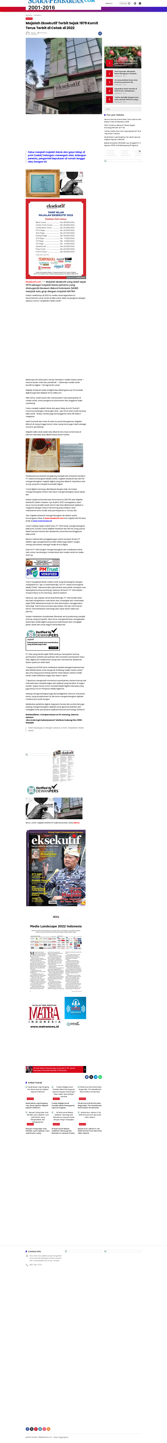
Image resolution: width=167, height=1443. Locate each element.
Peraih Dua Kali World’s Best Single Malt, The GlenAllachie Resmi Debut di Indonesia (90, 1105)
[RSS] (48, 1429)
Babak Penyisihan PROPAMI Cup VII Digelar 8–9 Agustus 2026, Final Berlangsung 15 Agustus (122, 144)
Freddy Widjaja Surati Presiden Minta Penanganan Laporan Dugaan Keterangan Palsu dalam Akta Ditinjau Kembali (63, 1105)
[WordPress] (40, 1429)
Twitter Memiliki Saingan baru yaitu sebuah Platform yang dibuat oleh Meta (127, 98)
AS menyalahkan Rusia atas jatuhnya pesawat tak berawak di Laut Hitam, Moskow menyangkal (126, 81)
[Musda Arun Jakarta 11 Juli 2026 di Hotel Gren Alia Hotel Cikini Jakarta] (90, 1119)
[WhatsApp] (100, 1077)
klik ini (76, 822)
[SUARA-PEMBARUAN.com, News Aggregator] (63, 3)
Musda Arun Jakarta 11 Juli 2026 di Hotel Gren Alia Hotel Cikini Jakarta (90, 1131)
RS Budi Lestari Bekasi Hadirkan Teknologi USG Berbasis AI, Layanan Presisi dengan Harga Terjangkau (63, 1131)
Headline (29, 19)
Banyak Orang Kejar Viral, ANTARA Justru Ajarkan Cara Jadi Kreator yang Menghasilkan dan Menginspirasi (37, 1131)
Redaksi (33, 33)
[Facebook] (87, 1077)
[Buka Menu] (140, 3)
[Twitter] (91, 1077)
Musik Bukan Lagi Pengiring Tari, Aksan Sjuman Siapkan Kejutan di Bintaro (37, 1105)
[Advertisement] (56, 132)
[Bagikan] (100, 33)
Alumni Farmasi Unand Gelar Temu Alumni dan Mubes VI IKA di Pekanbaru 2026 (122, 120)
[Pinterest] (36, 1429)
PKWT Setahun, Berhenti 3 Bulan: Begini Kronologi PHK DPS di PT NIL (119, 126)
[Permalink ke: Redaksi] (28, 33)
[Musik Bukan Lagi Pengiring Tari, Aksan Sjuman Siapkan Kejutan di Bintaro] (38, 1093)
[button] (129, 3)
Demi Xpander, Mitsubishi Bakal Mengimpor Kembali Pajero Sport (125, 72)
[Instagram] (44, 1429)
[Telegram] (96, 1077)
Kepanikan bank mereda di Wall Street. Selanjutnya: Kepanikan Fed (126, 90)
